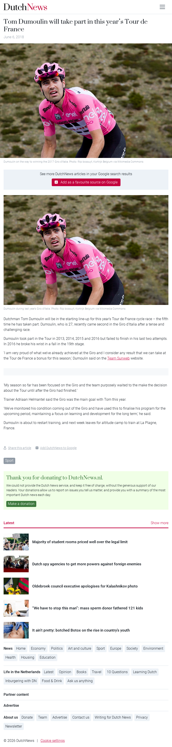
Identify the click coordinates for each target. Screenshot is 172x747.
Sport (9, 460)
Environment (153, 648)
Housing (27, 657)
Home (21, 648)
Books (81, 672)
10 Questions (117, 672)
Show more (159, 523)
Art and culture (79, 648)
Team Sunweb (118, 358)
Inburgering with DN (21, 681)
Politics (57, 648)
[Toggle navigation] (162, 7)
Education (48, 657)
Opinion (65, 672)
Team (42, 717)
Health (10, 657)
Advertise (59, 717)
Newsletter (13, 726)
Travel (96, 672)
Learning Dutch (145, 672)
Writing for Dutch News (113, 717)
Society (132, 648)
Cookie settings (53, 740)
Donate (27, 717)
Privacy (142, 717)
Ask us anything (80, 681)
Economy (38, 648)
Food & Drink (52, 681)
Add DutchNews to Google (58, 448)
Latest (9, 523)
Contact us (80, 717)
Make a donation (21, 504)
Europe (115, 648)
